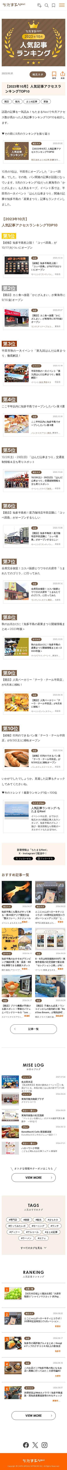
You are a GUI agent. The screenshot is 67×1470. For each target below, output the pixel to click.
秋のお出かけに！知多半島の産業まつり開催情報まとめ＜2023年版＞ (46, 647)
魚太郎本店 (27, 1081)
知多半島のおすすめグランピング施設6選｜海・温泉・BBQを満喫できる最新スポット (16, 962)
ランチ (55, 1225)
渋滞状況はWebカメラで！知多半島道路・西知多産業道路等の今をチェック (43, 1394)
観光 (47, 923)
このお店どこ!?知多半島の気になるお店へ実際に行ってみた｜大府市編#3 (43, 1369)
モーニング (38, 1225)
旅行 (3, 970)
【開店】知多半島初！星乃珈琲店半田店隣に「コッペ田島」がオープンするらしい (45, 536)
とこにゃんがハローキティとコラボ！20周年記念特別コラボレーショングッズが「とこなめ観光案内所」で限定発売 (43, 1322)
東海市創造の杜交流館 (32, 1115)
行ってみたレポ (17, 1225)
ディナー (15, 1232)
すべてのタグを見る (32, 1247)
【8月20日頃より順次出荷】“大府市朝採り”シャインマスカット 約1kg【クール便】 (42, 1296)
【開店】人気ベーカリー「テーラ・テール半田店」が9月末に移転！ (46, 703)
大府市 (58, 1376)
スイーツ (5, 1017)
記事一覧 (33, 1029)
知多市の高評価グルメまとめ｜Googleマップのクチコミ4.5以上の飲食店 (43, 1344)
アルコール (33, 1232)
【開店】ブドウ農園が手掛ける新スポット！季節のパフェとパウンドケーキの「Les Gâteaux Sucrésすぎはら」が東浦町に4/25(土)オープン (17, 1012)
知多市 (58, 1351)
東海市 (24, 922)
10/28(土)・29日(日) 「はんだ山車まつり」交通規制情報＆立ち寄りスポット (46, 480)
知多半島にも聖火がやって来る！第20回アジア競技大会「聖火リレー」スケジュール (16, 915)
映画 (45, 970)
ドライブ (43, 1017)
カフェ (42, 1238)
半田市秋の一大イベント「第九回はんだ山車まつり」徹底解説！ (45, 374)
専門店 (38, 923)
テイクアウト (15, 1017)
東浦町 (27, 1016)
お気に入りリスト (53, 5)
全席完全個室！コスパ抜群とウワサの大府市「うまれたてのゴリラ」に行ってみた (45, 592)
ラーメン (27, 1238)
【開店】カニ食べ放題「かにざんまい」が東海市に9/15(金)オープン (46, 318)
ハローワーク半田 (30, 1148)
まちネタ (13, 923)
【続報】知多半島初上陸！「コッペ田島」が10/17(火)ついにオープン (46, 266)
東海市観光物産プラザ (32, 1099)
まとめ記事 (52, 1232)
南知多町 (59, 1016)
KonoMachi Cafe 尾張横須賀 (36, 1131)
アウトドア (15, 970)
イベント (5, 923)
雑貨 (43, 923)
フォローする (46, 858)
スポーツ (21, 923)
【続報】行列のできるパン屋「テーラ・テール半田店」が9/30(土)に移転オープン (45, 759)
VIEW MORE (33, 1177)
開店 (37, 1017)
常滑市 (60, 922)
